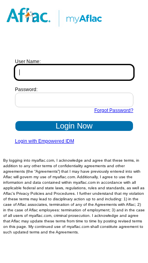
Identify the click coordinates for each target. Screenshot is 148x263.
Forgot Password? (113, 110)
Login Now (74, 125)
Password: (26, 89)
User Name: (28, 61)
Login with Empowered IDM (44, 141)
